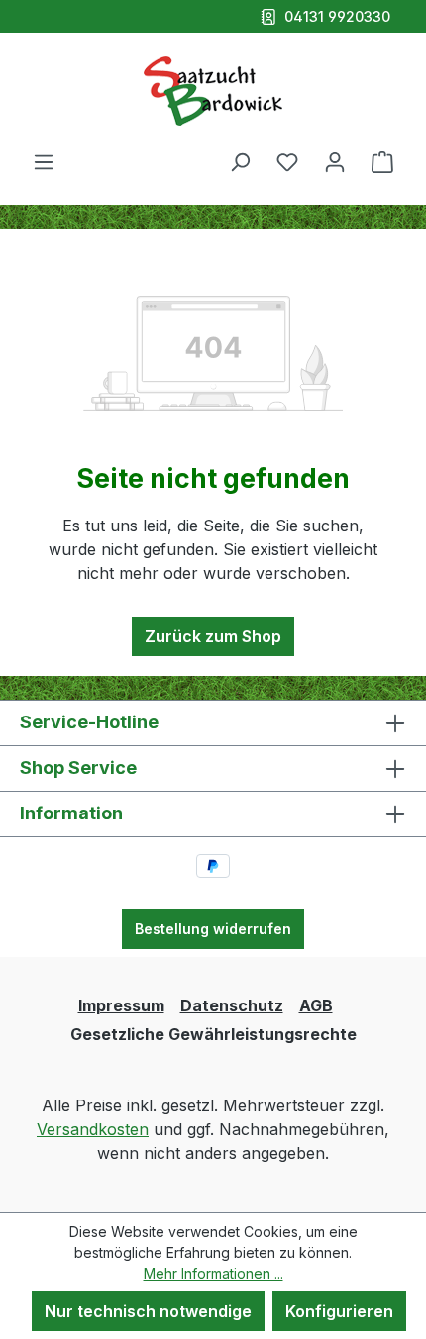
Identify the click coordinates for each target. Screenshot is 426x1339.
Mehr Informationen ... (213, 1273)
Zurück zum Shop (213, 636)
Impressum (121, 1005)
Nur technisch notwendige (148, 1311)
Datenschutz (231, 1005)
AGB (316, 1005)
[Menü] (43, 161)
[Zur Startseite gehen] (213, 91)
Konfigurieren (339, 1311)
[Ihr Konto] (335, 161)
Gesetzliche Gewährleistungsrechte (213, 1034)
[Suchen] (240, 161)
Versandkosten (93, 1129)
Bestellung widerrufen (213, 928)
